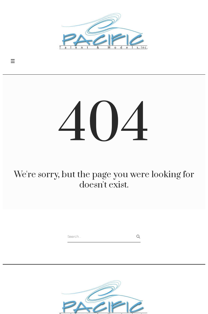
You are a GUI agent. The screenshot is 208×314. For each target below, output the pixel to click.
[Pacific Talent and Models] (104, 31)
